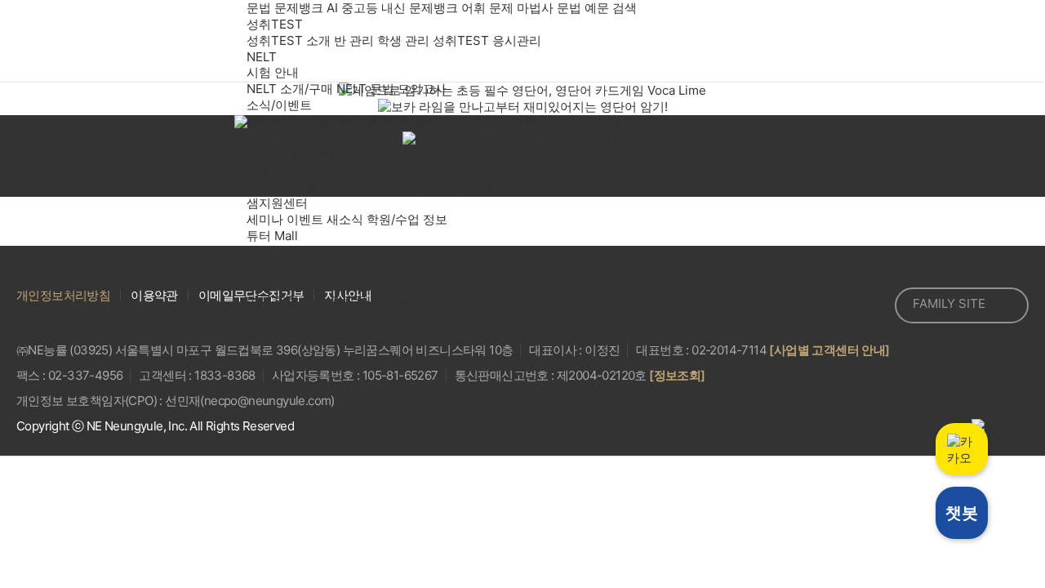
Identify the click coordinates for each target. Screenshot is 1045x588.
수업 (259, 284)
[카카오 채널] (836, 305)
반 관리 (354, 40)
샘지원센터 (277, 203)
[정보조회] (677, 375)
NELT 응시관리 (386, 154)
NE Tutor (103, 40)
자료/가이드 (279, 170)
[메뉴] (1000, 41)
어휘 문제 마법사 (507, 8)
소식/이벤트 (279, 105)
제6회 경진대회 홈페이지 (315, 121)
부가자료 (734, 523)
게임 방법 (313, 523)
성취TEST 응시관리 (487, 40)
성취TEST (275, 24)
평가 (259, 316)
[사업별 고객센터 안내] (829, 350)
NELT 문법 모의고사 (391, 88)
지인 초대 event (432, 121)
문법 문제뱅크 (285, 8)
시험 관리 (273, 137)
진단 (259, 252)
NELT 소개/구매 (290, 88)
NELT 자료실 (282, 186)
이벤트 (305, 219)
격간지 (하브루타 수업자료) (564, 300)
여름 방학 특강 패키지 (307, 300)
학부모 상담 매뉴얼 (372, 186)
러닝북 (388, 300)
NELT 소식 (507, 121)
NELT (262, 57)
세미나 (265, 219)
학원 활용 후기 (468, 186)
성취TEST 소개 (289, 40)
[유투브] (872, 305)
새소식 (345, 219)
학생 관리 (403, 40)
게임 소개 (102, 523)
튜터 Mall (272, 235)
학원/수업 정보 (407, 219)
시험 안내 (273, 72)
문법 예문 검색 (597, 8)
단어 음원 (523, 523)
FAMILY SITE (949, 303)
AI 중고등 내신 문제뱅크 (392, 8)
